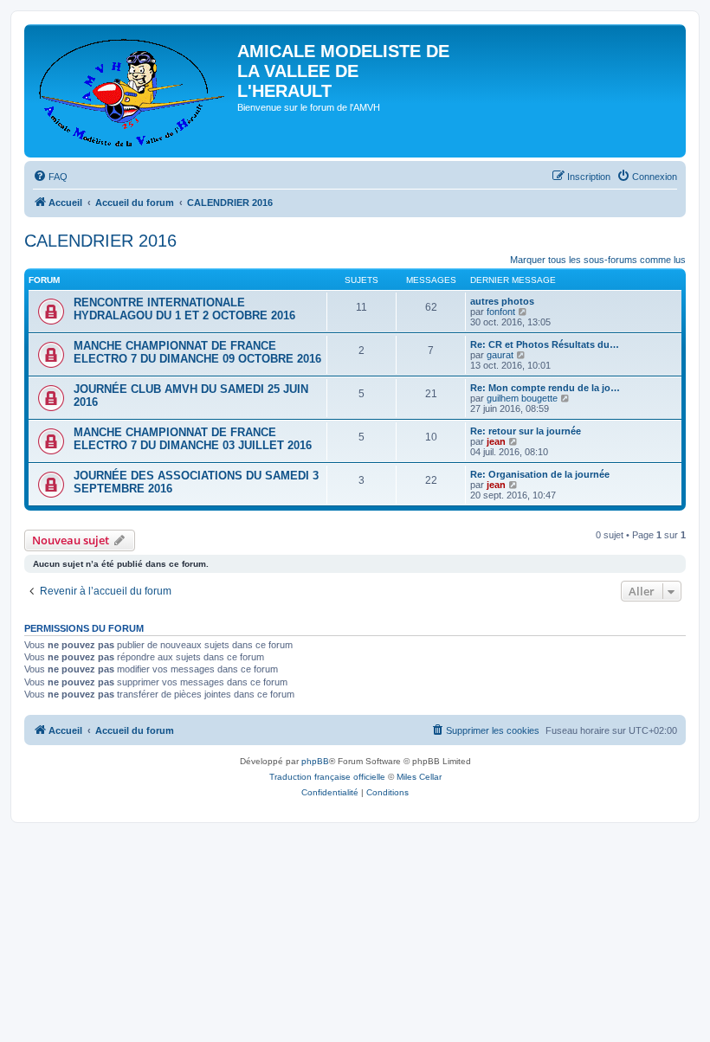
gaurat (500, 355)
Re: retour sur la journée (525, 431)
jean (496, 441)
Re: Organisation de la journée (540, 474)
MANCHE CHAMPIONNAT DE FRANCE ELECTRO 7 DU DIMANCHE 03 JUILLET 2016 (193, 439)
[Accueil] (133, 91)
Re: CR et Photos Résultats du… (544, 344)
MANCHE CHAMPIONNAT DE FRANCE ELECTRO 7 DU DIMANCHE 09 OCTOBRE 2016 (197, 352)
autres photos (502, 301)
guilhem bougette (522, 398)
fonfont (501, 311)
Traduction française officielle (327, 777)
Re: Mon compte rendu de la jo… (545, 388)
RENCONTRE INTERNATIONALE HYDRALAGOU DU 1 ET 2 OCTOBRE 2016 (184, 309)
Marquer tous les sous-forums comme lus (598, 259)
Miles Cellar (419, 777)
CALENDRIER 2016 (100, 240)
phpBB (315, 761)
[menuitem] (50, 176)
